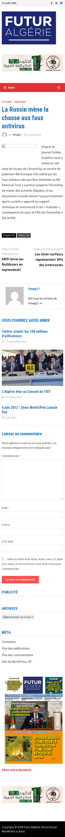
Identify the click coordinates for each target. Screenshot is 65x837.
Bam (22, 831)
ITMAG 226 (23, 235)
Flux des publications (16, 648)
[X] (56, 3)
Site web (7, 541)
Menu (11, 87)
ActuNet (7, 101)
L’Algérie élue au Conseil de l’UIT (26, 391)
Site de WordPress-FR (16, 661)
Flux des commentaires (17, 655)
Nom (5, 508)
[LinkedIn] (61, 3)
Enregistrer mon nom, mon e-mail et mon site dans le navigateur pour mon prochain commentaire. (32, 564)
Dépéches (20, 101)
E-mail (7, 524)
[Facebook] (52, 3)
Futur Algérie (32, 827)
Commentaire (11, 456)
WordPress (8, 831)
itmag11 (17, 134)
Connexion (9, 642)
